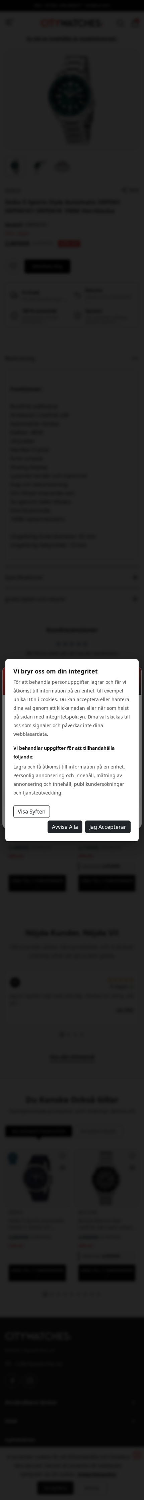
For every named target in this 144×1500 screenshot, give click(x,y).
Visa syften (32, 811)
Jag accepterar (107, 827)
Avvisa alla (65, 827)
